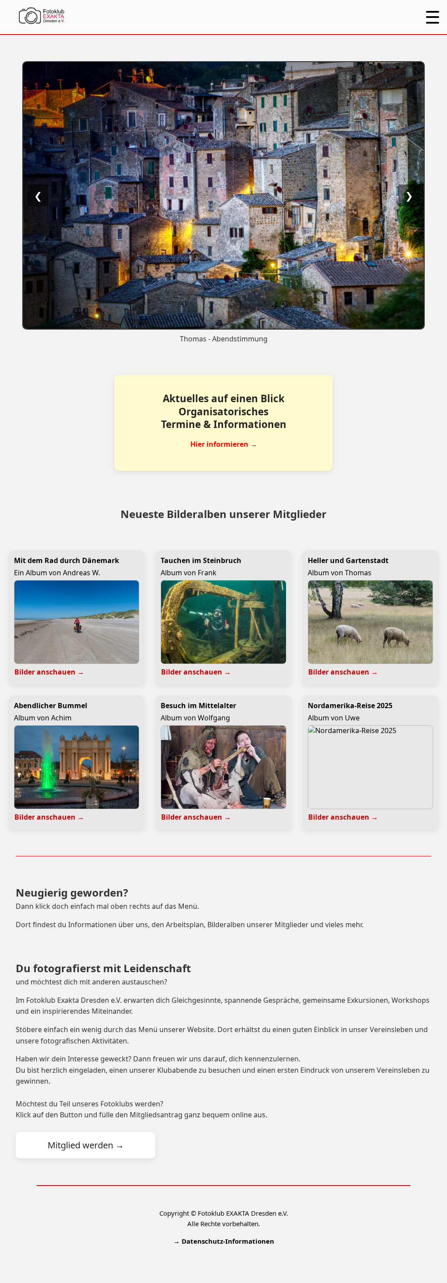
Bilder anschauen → (49, 672)
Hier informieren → (223, 444)
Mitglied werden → (86, 1145)
